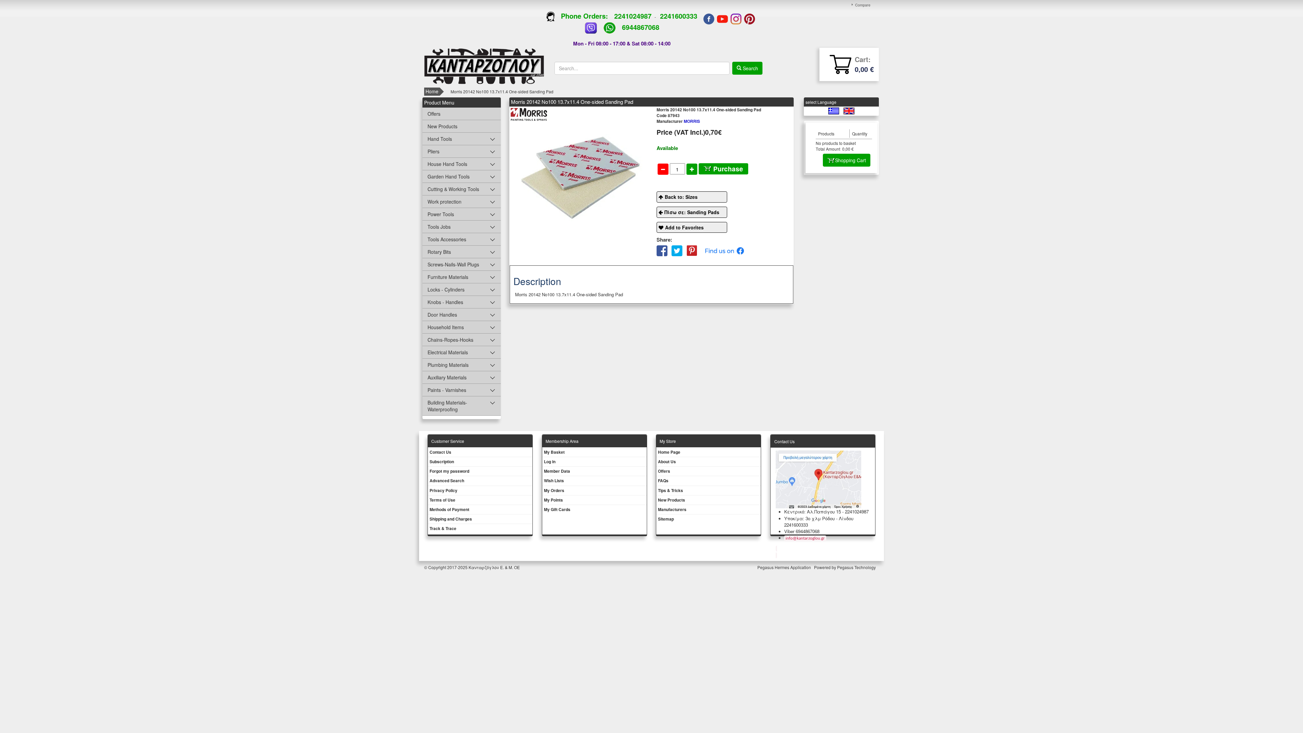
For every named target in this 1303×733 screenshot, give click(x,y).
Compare (862, 4)
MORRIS (678, 121)
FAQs (663, 480)
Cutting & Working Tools (453, 189)
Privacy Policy (443, 490)
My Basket (554, 452)
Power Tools (441, 214)
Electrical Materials (448, 352)
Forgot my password (449, 471)
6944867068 (640, 27)
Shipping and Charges (451, 519)
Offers (434, 113)
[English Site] (849, 110)
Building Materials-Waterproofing (447, 406)
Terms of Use (442, 500)
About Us (667, 461)
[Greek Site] (834, 110)
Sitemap (666, 519)
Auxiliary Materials (447, 377)
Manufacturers (672, 509)
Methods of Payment (449, 509)
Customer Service (447, 441)
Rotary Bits (439, 251)
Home (432, 91)
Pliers (433, 151)
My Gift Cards (557, 509)
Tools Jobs (439, 226)
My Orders (554, 490)
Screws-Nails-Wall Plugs (453, 264)
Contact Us (440, 452)
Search (749, 68)
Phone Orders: (584, 16)
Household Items (446, 327)
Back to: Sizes (681, 196)
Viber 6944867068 (801, 531)
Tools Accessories (447, 239)
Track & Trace (443, 528)
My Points (553, 500)
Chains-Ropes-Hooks (450, 339)
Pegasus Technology (857, 567)
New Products (442, 126)
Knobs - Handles (445, 302)
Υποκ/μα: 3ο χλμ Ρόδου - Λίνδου (818, 518)
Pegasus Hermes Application (784, 567)
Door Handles (442, 314)
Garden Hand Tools (449, 176)
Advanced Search (447, 480)
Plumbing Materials (448, 364)
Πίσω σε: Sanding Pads (691, 212)
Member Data (557, 471)
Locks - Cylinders (446, 289)
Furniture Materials (448, 277)
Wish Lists (554, 480)
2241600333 (678, 16)
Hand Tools (440, 138)
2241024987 (633, 16)
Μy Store (668, 441)
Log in (549, 461)
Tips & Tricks (670, 490)
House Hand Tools (447, 164)
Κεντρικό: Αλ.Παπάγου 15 (812, 511)
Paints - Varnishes (447, 390)
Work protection (444, 201)
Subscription (442, 461)
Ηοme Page (669, 452)
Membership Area (562, 441)
